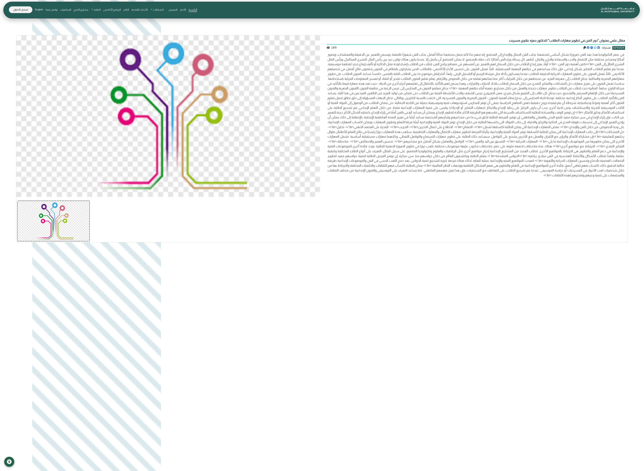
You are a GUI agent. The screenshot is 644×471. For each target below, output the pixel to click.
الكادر (126, 9)
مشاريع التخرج (81, 9)
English (39, 9)
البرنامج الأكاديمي (112, 9)
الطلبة (97, 9)
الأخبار (183, 9)
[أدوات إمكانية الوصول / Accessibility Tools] (9, 462)
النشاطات (158, 9)
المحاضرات (65, 9)
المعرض (173, 9)
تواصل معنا (52, 9)
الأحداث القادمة (139, 9)
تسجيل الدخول (20, 9)
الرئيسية (193, 9)
